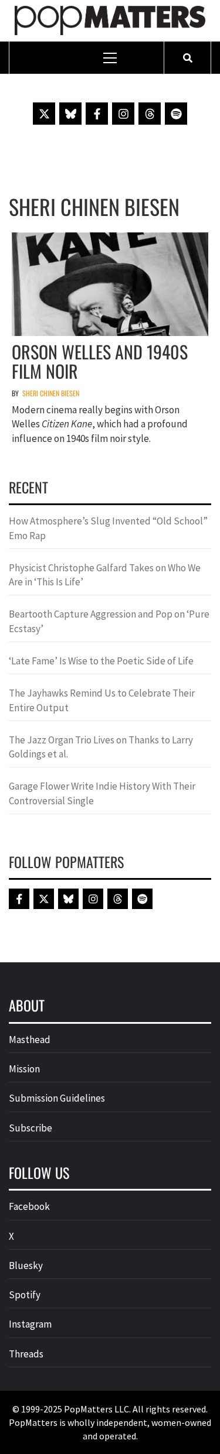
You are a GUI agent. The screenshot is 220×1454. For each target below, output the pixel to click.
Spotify (24, 1294)
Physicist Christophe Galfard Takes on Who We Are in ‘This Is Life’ (105, 574)
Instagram (30, 1324)
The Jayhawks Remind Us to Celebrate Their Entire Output (102, 700)
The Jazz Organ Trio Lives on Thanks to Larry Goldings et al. (101, 746)
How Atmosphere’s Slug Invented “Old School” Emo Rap (108, 528)
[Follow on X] (44, 113)
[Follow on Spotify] (176, 113)
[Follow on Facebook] (97, 113)
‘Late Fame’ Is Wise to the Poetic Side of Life (101, 660)
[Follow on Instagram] (123, 113)
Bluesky (26, 1265)
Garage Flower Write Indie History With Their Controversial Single (102, 793)
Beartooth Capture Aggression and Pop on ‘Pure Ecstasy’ (109, 621)
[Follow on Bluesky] (70, 113)
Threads (26, 1353)
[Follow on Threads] (149, 113)
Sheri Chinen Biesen (50, 393)
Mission (24, 1068)
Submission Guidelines (57, 1098)
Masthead (29, 1039)
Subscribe (30, 1128)
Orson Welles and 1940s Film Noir (100, 361)
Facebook (29, 1206)
